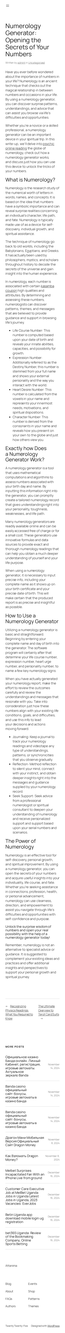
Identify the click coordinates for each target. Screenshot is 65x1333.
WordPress (53, 1325)
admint (21, 62)
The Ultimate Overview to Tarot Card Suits (48, 1010)
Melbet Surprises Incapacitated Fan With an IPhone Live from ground (24, 1174)
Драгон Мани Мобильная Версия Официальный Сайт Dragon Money (24, 1141)
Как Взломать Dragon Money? (21, 1157)
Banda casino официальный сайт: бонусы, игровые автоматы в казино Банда (21, 1093)
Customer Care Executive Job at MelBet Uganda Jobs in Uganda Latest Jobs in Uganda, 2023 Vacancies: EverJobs (24, 1196)
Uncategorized (36, 62)
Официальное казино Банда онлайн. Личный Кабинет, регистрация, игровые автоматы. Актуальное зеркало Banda (23, 1066)
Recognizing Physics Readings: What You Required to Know (19, 1012)
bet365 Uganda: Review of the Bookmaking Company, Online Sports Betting (23, 1238)
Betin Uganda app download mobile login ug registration (24, 1218)
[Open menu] (7, 6)
